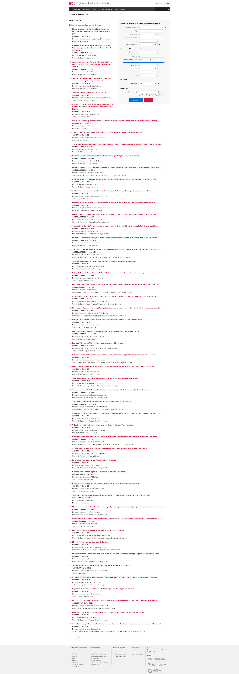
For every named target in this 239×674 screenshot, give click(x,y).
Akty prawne (75, 660)
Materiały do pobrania (137, 654)
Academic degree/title (131, 44)
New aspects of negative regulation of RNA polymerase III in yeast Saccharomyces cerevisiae (105, 483)
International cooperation (105, 9)
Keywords (134, 83)
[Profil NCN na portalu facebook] (162, 3)
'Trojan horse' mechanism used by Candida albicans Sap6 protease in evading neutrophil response (107, 132)
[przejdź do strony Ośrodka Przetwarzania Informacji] (157, 670)
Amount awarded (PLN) (130, 59)
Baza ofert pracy (94, 664)
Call (136, 68)
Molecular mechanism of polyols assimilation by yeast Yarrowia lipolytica (98, 530)
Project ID (134, 56)
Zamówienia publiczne (77, 664)
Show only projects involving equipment (152, 95)
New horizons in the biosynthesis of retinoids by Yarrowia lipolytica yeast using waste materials (106, 156)
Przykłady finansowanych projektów (99, 662)
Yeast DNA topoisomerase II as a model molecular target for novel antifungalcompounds (104, 261)
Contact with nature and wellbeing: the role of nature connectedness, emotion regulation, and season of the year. (112, 191)
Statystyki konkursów (95, 660)
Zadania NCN (75, 650)
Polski (168, 3)
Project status (133, 52)
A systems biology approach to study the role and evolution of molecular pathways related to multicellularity (110, 448)
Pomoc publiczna (94, 658)
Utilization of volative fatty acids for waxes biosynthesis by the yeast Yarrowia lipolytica (103, 425)
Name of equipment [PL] (130, 92)
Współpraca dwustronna (120, 654)
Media (116, 9)
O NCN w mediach (136, 652)
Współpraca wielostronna (120, 652)
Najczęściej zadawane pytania (98, 654)
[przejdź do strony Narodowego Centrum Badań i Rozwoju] (157, 664)
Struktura (74, 658)
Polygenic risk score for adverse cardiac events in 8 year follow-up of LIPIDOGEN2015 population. (107, 320)
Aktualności (134, 650)
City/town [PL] (133, 31)
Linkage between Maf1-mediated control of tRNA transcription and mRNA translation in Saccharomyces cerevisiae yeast (115, 273)
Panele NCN (93, 652)
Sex (136, 41)
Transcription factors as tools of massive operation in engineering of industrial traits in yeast (105, 378)
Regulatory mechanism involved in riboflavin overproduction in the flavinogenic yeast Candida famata (108, 612)
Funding (94, 9)
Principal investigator (131, 37)
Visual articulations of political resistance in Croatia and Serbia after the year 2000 (101, 565)
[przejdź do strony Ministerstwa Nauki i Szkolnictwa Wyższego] (157, 659)
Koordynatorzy (75, 656)
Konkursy (92, 650)
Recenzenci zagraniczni (120, 656)
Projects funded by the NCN (79, 14)
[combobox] (148, 34)
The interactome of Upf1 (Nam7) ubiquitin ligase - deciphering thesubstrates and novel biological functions (110, 390)
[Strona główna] (89, 3)
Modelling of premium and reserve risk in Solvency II (91, 542)
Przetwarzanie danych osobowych (157, 650)
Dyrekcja (74, 652)
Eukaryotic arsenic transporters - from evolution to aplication (94, 460)
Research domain (132, 72)
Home (71, 9)
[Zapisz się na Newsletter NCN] (165, 3)
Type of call (134, 65)
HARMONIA (117, 650)
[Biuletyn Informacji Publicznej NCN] (156, 3)
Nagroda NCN (75, 666)
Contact (123, 9)
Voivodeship (133, 34)
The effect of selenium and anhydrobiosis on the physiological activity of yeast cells (102, 401)
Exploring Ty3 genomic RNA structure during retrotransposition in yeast (97, 343)
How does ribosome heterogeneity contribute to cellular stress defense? (98, 472)
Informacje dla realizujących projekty (99, 656)
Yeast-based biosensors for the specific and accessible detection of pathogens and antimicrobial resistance (111, 495)
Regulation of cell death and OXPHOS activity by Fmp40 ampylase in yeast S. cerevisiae (103, 589)
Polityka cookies (152, 652)
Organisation (86, 9)
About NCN (77, 9)
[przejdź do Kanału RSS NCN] (159, 3)
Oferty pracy (75, 662)
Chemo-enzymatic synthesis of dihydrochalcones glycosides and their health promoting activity (106, 331)
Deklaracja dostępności (153, 648)
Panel (135, 75)
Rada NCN (74, 654)
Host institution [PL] (131, 27)
